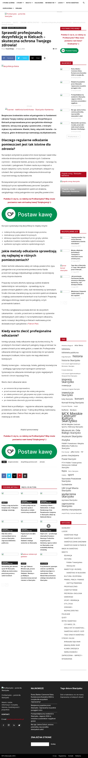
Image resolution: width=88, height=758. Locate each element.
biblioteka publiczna (70, 352)
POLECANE (66, 614)
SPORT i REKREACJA (71, 600)
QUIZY (64, 617)
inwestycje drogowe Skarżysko (71, 389)
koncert (79, 398)
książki (76, 406)
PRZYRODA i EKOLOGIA (73, 593)
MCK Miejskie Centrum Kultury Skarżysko (72, 417)
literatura (73, 410)
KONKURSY (66, 528)
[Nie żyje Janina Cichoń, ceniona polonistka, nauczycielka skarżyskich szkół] (64, 112)
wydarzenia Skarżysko (69, 495)
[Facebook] (3, 725)
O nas (54, 756)
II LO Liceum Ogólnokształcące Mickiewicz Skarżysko (71, 365)
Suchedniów (67, 484)
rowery (64, 475)
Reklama (78, 756)
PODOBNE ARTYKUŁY (11, 487)
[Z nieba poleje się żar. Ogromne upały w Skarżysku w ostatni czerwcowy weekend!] (29, 498)
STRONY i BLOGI (68, 638)
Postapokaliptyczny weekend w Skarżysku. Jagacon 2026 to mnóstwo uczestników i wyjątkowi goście (43, 717)
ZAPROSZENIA (7, 8)
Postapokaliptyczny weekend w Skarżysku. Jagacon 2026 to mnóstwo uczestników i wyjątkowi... (78, 99)
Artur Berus (79, 345)
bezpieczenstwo (13, 462)
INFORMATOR (49, 3)
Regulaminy (62, 756)
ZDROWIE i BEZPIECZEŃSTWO (29, 22)
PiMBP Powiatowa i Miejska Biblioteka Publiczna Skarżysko (73, 445)
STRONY (19, 3)
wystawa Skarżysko (69, 500)
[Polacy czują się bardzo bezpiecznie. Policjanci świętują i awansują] (10, 498)
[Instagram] (9, 725)
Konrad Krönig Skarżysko (73, 402)
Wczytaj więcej (72, 136)
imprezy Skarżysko (68, 380)
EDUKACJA (68, 555)
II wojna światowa (67, 370)
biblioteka (66, 349)
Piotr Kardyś (65, 452)
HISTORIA (67, 559)
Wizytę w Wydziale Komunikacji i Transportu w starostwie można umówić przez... (77, 254)
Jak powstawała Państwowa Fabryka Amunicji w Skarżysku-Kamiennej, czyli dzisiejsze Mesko (78, 280)
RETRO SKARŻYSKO (72, 3)
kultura (65, 410)
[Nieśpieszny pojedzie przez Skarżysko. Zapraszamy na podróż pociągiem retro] (64, 84)
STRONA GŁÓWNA (9, 3)
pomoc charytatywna (70, 455)
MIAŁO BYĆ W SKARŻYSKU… (74, 628)
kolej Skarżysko (67, 399)
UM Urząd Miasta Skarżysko (70, 489)
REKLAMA (19, 8)
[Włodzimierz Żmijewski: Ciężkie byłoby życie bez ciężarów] (64, 293)
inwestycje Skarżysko (68, 393)
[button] (83, 3)
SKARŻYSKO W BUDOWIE (76, 573)
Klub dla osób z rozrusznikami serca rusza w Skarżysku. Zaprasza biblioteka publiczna (9, 538)
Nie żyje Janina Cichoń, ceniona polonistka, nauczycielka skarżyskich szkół (42, 727)
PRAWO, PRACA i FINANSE (74, 579)
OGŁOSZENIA (39, 3)
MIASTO (28, 3)
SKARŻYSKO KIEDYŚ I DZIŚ (74, 631)
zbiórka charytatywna (71, 509)
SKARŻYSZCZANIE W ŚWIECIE (75, 545)
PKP (82, 452)
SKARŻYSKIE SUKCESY (72, 538)
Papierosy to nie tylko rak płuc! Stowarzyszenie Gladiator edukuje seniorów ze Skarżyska (29, 538)
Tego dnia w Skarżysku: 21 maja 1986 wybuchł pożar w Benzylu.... (78, 267)
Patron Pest (33, 323)
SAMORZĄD (68, 597)
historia (78, 356)
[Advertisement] (59, 16)
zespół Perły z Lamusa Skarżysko (72, 513)
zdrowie (42, 462)
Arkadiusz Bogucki (67, 345)
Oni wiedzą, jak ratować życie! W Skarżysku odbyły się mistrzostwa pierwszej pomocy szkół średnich (10, 571)
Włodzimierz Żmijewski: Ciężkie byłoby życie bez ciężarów (78, 293)
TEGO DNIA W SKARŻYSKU (74, 635)
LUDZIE (60, 3)
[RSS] (14, 725)
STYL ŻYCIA (44, 563)
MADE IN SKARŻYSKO (70, 548)
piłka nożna (75, 452)
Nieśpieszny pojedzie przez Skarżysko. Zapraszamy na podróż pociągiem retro (43, 707)
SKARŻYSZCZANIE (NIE (72, 542)
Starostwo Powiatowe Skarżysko (71, 479)
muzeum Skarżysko (72, 436)
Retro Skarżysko (73, 471)
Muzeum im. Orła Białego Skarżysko (71, 431)
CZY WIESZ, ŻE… (70, 624)
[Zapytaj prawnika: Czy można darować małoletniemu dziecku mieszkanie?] (64, 239)
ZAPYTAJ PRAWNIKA (74, 583)
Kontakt (70, 756)
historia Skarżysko (71, 360)
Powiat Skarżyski (69, 459)
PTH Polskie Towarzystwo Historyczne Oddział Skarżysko (72, 465)
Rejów (64, 471)
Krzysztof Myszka (67, 406)
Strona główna (6, 22)
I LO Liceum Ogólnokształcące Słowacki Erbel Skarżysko (71, 375)
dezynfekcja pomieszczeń (29, 462)
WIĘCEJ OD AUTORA (28, 487)
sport (71, 474)
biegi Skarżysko (66, 357)
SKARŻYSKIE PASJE (71, 535)
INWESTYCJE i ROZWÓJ (72, 569)
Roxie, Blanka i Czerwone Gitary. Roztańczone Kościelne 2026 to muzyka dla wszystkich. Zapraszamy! (42, 698)
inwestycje (66, 385)
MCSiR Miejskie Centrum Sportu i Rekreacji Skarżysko (72, 425)
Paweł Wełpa (10, 49)
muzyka (66, 440)
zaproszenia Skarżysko (68, 504)
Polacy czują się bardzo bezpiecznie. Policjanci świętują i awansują (10, 508)
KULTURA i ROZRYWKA (72, 576)
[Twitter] (19, 725)
